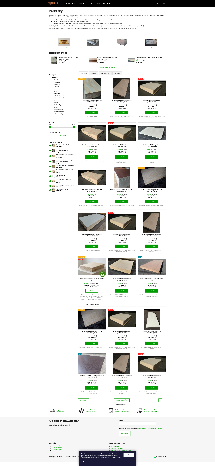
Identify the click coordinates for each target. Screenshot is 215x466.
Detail (92, 291)
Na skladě (56, 132)
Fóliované (57, 84)
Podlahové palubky (59, 98)
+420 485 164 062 (57, 448)
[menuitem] (70, 3)
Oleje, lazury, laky (59, 109)
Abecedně (117, 73)
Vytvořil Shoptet (161, 457)
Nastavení (86, 462)
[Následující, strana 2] (160, 400)
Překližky (56, 80)
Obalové (56, 87)
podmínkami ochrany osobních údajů (150, 428)
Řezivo (55, 100)
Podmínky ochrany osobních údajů (120, 450)
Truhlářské (57, 82)
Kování (56, 107)
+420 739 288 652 (57, 450)
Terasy (56, 91)
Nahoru (84, 400)
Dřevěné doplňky (58, 105)
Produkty (55, 77)
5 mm (86, 305)
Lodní (55, 89)
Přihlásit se (124, 434)
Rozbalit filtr (61, 135)
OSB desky (57, 93)
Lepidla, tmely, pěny (59, 111)
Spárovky (56, 102)
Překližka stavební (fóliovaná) (62, 23)
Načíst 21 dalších (121, 400)
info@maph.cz (85, 28)
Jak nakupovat (114, 446)
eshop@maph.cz (57, 446)
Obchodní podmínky (116, 448)
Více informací (116, 458)
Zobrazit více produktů (107, 67)
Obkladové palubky (59, 96)
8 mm (97, 305)
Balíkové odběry (58, 114)
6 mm (92, 305)
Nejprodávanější (105, 73)
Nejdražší (93, 73)
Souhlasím (129, 455)
